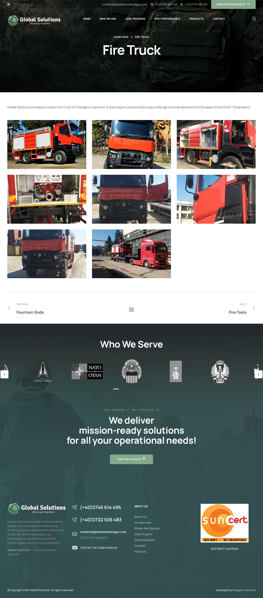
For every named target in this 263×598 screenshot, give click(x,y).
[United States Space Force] (43, 371)
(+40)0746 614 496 (100, 507)
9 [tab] (142, 389)
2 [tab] (116, 389)
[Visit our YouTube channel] (74, 547)
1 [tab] (110, 389)
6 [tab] (132, 389)
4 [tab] (125, 389)
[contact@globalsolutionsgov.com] (74, 534)
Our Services (142, 523)
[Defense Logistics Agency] (131, 371)
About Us (140, 517)
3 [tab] (121, 389)
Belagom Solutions (244, 590)
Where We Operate (147, 528)
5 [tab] (128, 389)
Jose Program (143, 534)
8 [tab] (139, 389)
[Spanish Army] (220, 371)
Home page (121, 37)
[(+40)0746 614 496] (74, 507)
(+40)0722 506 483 (101, 519)
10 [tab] (146, 389)
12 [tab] (152, 389)
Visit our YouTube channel (98, 547)
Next (259, 374)
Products (140, 551)
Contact (139, 546)
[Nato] (87, 371)
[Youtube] (8, 4)
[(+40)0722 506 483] (74, 519)
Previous (4, 374)
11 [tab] (149, 389)
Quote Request (144, 540)
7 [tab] (135, 389)
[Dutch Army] (176, 371)
